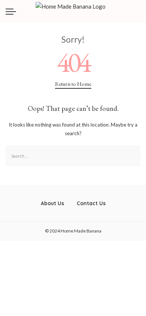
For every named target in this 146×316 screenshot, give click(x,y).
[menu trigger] (13, 11)
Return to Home (73, 83)
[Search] (138, 11)
